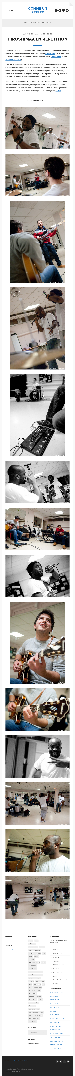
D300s (39, 953)
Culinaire (55, 946)
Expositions (55, 957)
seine (36, 1003)
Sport (54, 976)
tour (42, 1012)
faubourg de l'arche (34, 962)
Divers (54, 949)
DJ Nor (58, 90)
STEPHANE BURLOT (56, 1037)
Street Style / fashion (58, 980)
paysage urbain (37, 987)
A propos (8, 1061)
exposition (31, 959)
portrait (40, 999)
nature (37, 981)
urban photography (34, 1018)
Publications (56, 972)
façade (43, 962)
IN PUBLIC (53, 1011)
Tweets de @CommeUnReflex (14, 949)
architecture (32, 944)
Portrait (54, 968)
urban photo (38, 1015)
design (30, 956)
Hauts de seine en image (35, 972)
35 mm (30, 941)
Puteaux (31, 1003)
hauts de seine (33, 968)
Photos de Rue (56, 965)
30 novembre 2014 (31, 34)
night (42, 981)
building (31, 950)
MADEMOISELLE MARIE (57, 1018)
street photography (34, 1009)
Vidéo (54, 983)
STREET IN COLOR (56, 1045)
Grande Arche (32, 965)
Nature (54, 961)
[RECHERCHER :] (37, 1032)
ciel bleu (37, 950)
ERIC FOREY (54, 1003)
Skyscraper (32, 1006)
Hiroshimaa (50, 53)
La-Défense (32, 978)
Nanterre (31, 981)
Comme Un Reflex (37, 10)
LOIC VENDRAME (55, 1015)
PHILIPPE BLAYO (55, 1030)
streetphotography (34, 1012)
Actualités (17, 1061)
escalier (36, 956)
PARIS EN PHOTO (55, 1026)
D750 (44, 953)
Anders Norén (16, 1071)
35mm (36, 941)
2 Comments (46, 34)
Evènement (55, 953)
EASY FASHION (54, 1000)
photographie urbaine (35, 996)
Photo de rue (32, 993)
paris (30, 987)
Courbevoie (32, 953)
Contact (26, 1061)
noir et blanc (37, 984)
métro (38, 978)
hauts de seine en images (36, 975)
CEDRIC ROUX (54, 996)
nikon (30, 984)
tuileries (31, 1015)
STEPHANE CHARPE (56, 1041)
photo (38, 990)
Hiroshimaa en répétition (38, 39)
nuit (44, 984)
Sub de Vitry (56, 56)
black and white (33, 947)
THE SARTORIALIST (56, 1048)
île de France (32, 1021)
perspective (32, 990)
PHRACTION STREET (56, 1033)
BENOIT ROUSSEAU (56, 992)
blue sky (41, 947)
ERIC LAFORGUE (55, 1007)
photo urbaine (32, 999)
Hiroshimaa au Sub (13, 59)
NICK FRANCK (54, 1022)
